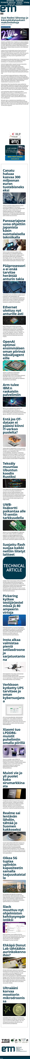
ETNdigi (26, 2)
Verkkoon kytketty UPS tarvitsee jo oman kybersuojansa (13, 692)
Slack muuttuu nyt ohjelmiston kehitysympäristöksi (14, 913)
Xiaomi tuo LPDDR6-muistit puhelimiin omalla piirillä (14, 736)
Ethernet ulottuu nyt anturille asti (13, 310)
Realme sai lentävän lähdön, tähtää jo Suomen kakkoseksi (12, 821)
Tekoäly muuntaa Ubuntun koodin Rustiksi (10, 470)
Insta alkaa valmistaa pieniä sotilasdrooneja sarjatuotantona (14, 649)
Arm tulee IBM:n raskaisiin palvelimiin (12, 389)
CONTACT (19, 4)
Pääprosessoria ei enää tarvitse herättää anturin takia (14, 272)
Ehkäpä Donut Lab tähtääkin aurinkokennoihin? (14, 950)
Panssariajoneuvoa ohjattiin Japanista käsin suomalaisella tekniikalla (14, 228)
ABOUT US (11, 4)
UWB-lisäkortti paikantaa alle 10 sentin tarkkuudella (14, 511)
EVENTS (19, 2)
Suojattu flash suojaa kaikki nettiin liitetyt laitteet (14, 549)
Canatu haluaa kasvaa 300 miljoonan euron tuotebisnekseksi (13, 180)
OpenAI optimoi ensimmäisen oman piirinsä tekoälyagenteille (14, 349)
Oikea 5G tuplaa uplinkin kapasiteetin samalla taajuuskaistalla (14, 868)
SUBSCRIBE (19, 0)
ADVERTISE (10, 0)
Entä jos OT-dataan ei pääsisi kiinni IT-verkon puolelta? (13, 425)
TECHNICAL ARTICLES (8, 2)
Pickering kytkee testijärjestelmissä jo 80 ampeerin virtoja (13, 604)
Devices (3, 27)
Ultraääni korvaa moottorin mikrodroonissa (14, 994)
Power (8, 27)
